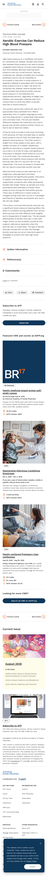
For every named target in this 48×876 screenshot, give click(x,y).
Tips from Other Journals (14, 34)
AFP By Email (8, 837)
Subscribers (26, 798)
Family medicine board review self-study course (22, 391)
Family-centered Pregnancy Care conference (21, 555)
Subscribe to (12, 725)
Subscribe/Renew (9, 828)
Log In (5, 280)
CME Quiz (6, 807)
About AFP (26, 828)
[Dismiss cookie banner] (40, 843)
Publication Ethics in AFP (29, 834)
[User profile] (37, 4)
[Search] (42, 4)
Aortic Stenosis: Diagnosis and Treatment (21, 684)
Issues (5, 794)
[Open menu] (3, 4)
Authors (25, 789)
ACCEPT (33, 867)
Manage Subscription (10, 833)
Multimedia (7, 816)
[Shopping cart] (33, 4)
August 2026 (13, 663)
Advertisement (24, 11)
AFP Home (7, 789)
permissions (15, 761)
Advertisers (26, 803)
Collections (7, 803)
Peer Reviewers (27, 794)
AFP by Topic (8, 798)
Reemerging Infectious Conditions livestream (21, 472)
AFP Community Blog (11, 812)
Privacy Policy (31, 861)
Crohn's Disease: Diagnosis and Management (22, 680)
